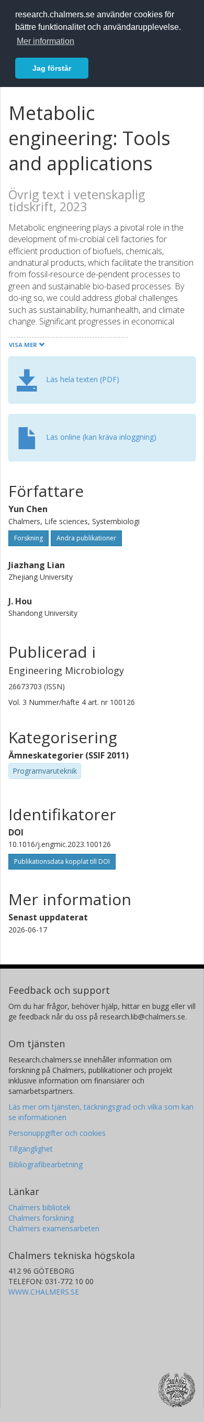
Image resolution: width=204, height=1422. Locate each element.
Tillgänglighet (30, 1149)
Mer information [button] (45, 41)
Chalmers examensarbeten (53, 1228)
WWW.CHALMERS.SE (43, 1292)
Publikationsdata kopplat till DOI (62, 861)
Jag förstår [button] (51, 68)
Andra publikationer (86, 538)
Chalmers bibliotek (39, 1207)
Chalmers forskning (41, 1218)
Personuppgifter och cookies (57, 1133)
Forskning (28, 538)
